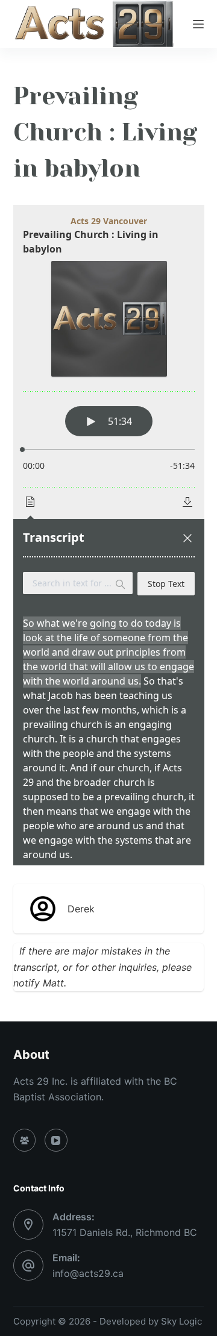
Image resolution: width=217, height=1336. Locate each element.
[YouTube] (56, 1140)
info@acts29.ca (88, 1273)
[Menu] (198, 24)
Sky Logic (181, 1321)
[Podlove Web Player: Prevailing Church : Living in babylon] (108, 535)
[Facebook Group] (24, 1140)
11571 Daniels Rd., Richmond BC (124, 1232)
